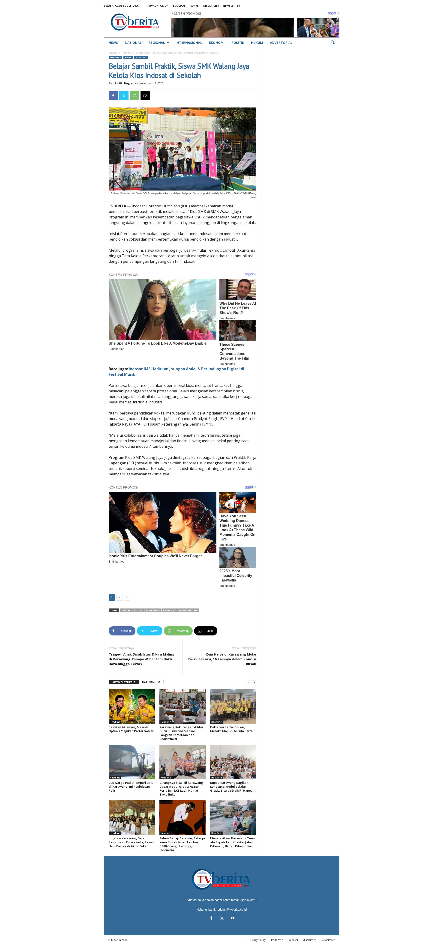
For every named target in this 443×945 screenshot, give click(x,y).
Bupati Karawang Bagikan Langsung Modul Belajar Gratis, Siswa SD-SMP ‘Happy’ (231, 787)
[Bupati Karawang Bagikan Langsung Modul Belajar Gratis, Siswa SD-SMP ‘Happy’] (233, 762)
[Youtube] (232, 918)
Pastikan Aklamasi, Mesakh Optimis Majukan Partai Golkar (131, 729)
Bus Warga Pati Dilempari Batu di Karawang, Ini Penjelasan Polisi (131, 787)
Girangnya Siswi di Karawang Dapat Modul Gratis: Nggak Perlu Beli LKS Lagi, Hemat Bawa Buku (181, 788)
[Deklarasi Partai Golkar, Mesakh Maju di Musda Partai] (233, 706)
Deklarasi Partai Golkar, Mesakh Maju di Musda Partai (232, 729)
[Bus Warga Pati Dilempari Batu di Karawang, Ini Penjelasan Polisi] (132, 762)
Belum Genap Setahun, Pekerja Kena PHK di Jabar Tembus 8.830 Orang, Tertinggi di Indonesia (182, 844)
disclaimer (211, 5)
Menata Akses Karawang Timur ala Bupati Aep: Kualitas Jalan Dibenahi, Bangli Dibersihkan (233, 842)
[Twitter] (124, 95)
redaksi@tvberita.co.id (232, 909)
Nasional (133, 42)
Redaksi (194, 5)
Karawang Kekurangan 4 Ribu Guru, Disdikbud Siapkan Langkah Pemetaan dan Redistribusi (181, 733)
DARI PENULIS (151, 682)
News (113, 42)
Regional (157, 42)
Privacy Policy (157, 5)
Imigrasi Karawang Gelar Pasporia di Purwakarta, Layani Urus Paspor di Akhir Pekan (132, 842)
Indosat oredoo (132, 610)
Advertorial (281, 42)
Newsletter (231, 5)
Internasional (189, 42)
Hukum (257, 42)
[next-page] (254, 682)
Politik (237, 42)
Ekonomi (216, 42)
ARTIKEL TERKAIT (123, 682)
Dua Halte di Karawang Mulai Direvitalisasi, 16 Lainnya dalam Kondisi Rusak (222, 659)
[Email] (145, 95)
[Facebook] (113, 95)
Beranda (113, 52)
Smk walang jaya (188, 610)
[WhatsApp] (134, 95)
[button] (332, 43)
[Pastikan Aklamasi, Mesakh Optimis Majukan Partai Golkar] (132, 706)
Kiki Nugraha (127, 83)
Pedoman (178, 5)
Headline (127, 52)
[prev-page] (248, 682)
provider (168, 610)
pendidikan (152, 610)
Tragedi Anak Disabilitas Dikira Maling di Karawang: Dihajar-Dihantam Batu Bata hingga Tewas (141, 659)
